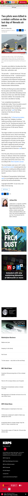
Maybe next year (5, 342)
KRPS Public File (6, 458)
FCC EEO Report (6, 470)
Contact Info (5, 473)
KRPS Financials (6, 467)
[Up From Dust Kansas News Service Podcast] (14, 239)
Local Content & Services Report (10, 476)
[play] (2, 494)
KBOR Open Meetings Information (10, 461)
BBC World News (6, 368)
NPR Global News (6, 404)
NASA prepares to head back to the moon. (11, 409)
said (13, 110)
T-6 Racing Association (17, 117)
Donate (23, 2)
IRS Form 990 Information (9, 464)
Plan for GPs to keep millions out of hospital (12, 381)
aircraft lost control (8, 167)
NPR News (5, 189)
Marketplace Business (8, 337)
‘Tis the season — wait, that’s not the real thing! (13, 360)
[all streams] (26, 494)
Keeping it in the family (7, 348)
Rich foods (4, 354)
